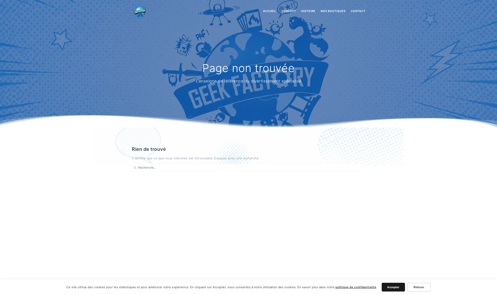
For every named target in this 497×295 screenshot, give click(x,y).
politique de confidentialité (355, 287)
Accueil (269, 11)
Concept (289, 11)
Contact (358, 11)
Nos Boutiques (333, 11)
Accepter (393, 287)
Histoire (308, 11)
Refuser (419, 287)
